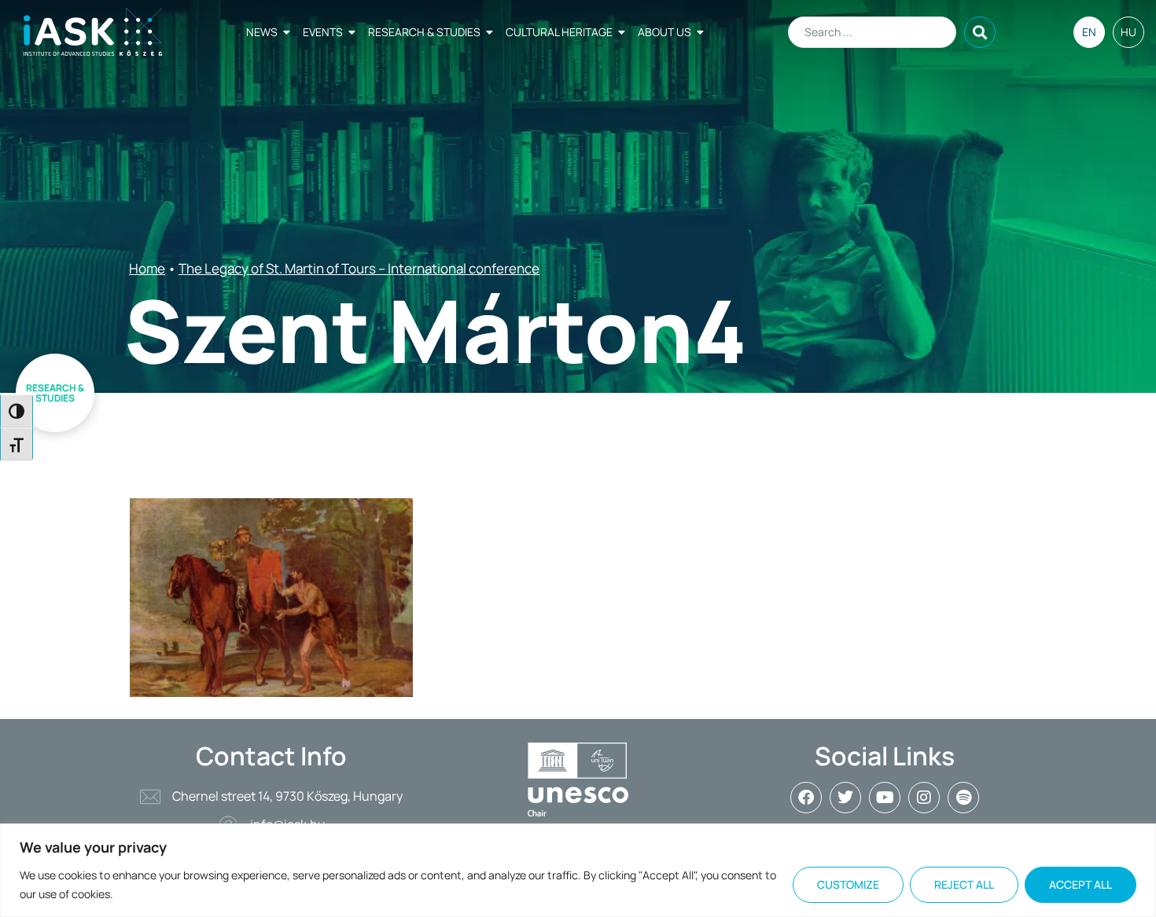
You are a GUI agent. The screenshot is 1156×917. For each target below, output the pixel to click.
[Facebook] (806, 797)
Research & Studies (424, 31)
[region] (578, 870)
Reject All (964, 884)
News (262, 31)
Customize (848, 884)
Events (323, 31)
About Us (664, 31)
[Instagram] (924, 797)
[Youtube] (884, 797)
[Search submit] (980, 32)
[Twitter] (845, 797)
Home (147, 268)
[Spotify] (963, 797)
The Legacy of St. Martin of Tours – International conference (359, 268)
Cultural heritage (559, 31)
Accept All (1080, 884)
